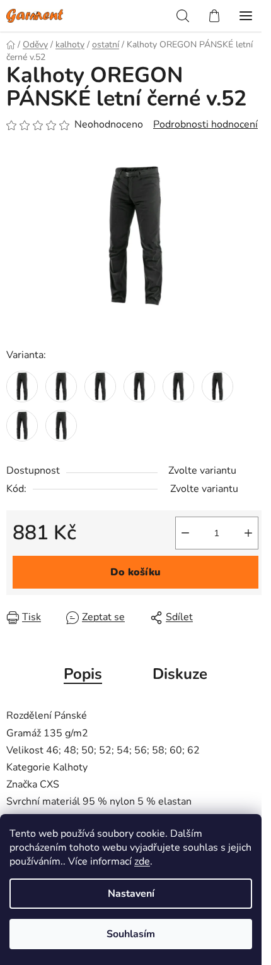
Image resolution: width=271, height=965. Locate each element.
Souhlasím (131, 934)
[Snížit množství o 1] (185, 533)
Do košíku (135, 572)
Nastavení (131, 894)
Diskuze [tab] (180, 674)
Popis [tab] (83, 674)
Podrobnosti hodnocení (205, 124)
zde (142, 861)
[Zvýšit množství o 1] (248, 533)
